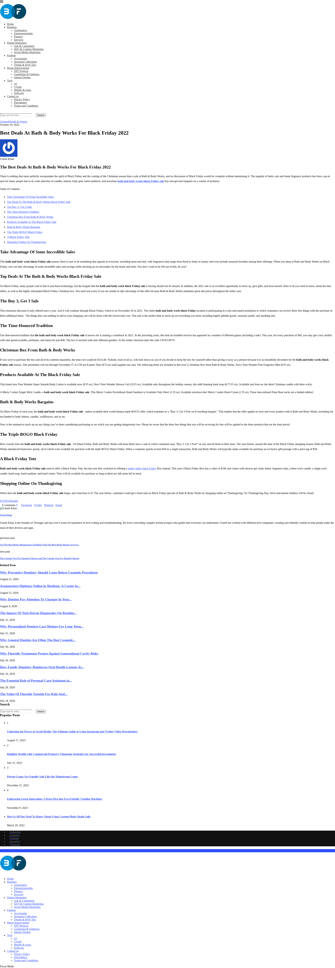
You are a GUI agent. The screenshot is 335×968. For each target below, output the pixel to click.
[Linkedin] (4, 872)
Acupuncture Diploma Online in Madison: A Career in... (40, 586)
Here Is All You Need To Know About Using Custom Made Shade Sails (48, 816)
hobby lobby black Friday (142, 468)
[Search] (1, 111)
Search (40, 115)
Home (10, 24)
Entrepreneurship (23, 33)
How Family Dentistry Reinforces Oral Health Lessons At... (42, 667)
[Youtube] (7, 872)
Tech (9, 80)
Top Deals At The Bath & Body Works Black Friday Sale (38, 201)
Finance (18, 36)
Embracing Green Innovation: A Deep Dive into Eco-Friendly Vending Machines (54, 798)
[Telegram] (12, 872)
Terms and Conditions (26, 105)
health (14, 500)
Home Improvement (18, 68)
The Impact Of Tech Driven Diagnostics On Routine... (38, 613)
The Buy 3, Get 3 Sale (19, 206)
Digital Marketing (17, 42)
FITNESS (5, 500)
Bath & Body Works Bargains (23, 227)
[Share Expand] (63, 505)
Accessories (20, 58)
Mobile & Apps (22, 90)
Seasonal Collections (25, 61)
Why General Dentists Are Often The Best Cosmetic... (38, 640)
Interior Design (22, 77)
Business (12, 27)
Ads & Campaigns (24, 46)
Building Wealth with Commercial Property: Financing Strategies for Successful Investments (61, 754)
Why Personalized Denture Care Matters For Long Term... (42, 626)
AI (15, 83)
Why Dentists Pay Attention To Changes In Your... (36, 599)
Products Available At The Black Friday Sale (31, 221)
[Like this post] (17, 505)
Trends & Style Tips (25, 64)
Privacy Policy (22, 99)
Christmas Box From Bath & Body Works (30, 216)
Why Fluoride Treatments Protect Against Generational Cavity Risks (49, 653)
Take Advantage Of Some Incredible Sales (30, 196)
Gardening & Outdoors (26, 74)
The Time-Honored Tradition (23, 211)
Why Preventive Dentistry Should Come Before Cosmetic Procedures (49, 572)
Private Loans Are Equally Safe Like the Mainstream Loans (42, 776)
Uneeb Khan (6, 515)
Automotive (20, 30)
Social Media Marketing (27, 52)
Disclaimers (20, 102)
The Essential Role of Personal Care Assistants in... (36, 680)
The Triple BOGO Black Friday (25, 232)
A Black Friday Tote (18, 236)
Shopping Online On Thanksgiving (27, 242)
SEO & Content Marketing (29, 49)
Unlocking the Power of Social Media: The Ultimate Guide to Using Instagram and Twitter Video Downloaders (72, 731)
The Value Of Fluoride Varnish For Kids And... (33, 694)
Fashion (11, 55)
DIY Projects (21, 71)
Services (18, 39)
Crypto (18, 86)
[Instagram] (1, 872)
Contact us (13, 96)
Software (19, 93)
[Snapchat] (9, 872)
